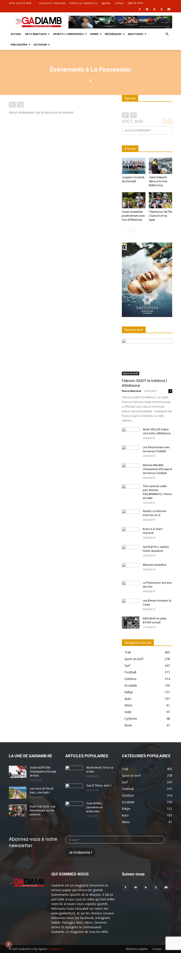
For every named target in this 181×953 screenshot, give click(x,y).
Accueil (16, 34)
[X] (161, 9)
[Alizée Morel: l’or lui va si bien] (74, 772)
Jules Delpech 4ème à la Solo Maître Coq (158, 181)
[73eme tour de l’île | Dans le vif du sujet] (160, 200)
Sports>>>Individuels (68, 34)
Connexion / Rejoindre (52, 3)
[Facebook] (139, 9)
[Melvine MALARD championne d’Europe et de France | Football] (131, 469)
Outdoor (40, 44)
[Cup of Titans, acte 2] (74, 790)
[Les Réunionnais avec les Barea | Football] (131, 451)
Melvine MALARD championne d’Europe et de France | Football (157, 469)
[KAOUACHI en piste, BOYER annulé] (131, 623)
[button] (167, 34)
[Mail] (147, 9)
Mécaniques (113, 34)
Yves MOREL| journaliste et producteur (94, 807)
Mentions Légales (137, 949)
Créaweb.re (55, 949)
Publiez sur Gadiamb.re (83, 3)
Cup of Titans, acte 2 (98, 785)
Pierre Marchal (131, 391)
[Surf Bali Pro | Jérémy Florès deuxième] (131, 551)
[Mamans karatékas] (131, 569)
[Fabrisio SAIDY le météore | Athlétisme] (147, 357)
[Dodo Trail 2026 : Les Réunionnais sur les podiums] (17, 811)
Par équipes (19, 44)
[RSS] (154, 9)
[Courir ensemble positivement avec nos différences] (133, 200)
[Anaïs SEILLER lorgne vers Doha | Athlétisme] (131, 433)
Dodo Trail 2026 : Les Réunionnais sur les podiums (42, 810)
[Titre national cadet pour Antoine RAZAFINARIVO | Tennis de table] (131, 490)
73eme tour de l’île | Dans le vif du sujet (160, 215)
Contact (119, 3)
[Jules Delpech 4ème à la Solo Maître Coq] (160, 166)
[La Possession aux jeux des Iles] (131, 587)
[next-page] (131, 229)
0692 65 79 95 (135, 3)
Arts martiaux (36, 34)
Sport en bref (130, 373)
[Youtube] (169, 9)
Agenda (106, 3)
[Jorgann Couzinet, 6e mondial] (133, 166)
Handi (94, 34)
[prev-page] (124, 229)
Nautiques (135, 34)
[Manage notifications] (8, 944)
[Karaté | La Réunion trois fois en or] (131, 515)
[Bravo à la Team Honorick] (131, 533)
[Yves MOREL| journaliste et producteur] (74, 807)
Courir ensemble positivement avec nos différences (133, 215)
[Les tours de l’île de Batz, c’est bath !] (17, 793)
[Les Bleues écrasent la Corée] (131, 605)
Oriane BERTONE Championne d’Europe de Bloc (43, 771)
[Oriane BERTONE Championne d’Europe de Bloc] (17, 772)
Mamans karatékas (154, 564)
